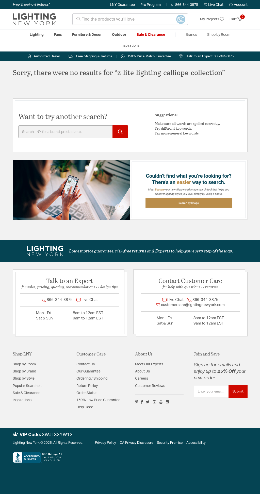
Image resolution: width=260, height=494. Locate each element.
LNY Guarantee (122, 5)
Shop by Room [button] (218, 35)
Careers (141, 378)
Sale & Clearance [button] (151, 35)
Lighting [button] (37, 35)
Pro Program (150, 5)
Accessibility (196, 443)
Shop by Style (24, 378)
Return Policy (87, 386)
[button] (238, 5)
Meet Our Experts (149, 364)
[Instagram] (154, 402)
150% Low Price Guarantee (98, 400)
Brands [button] (191, 35)
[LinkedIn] (167, 402)
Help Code (84, 407)
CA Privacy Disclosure (136, 443)
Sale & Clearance (26, 393)
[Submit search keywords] (120, 131)
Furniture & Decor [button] (87, 35)
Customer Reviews (150, 386)
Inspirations (22, 400)
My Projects (210, 19)
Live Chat (215, 5)
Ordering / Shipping (91, 378)
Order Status (86, 393)
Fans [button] (58, 35)
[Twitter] (148, 402)
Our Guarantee (88, 371)
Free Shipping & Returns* (31, 4)
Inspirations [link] (130, 45)
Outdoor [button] (119, 35)
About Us (142, 371)
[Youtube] (160, 402)
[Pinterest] (136, 402)
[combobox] (130, 19)
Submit (238, 391)
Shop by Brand (24, 371)
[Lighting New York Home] (34, 19)
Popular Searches (27, 386)
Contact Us (85, 364)
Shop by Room (24, 364)
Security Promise (170, 443)
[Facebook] (142, 402)
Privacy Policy (105, 443)
